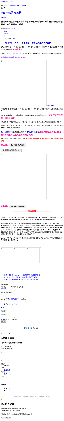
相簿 (5, 32)
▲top (2, 307)
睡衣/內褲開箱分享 (6, 132)
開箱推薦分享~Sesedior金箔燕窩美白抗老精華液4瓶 (21, 279)
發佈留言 (3, 321)
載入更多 (3, 311)
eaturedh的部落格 (11, 12)
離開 (10, 417)
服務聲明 (48, 396)
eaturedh (3, 288)
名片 (5, 36)
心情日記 (15, 304)
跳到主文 (3, 17)
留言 (17, 299)
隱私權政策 (41, 396)
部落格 (6, 34)
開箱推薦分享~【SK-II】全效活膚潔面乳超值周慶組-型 (22, 275)
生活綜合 (14, 28)
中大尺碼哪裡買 (32, 132)
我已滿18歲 (4, 417)
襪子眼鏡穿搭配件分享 (53, 105)
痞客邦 (13, 299)
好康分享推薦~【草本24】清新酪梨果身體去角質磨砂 (21, 277)
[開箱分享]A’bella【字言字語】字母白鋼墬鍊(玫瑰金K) (28, 43)
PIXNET (19, 396)
